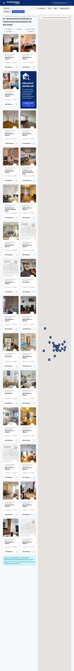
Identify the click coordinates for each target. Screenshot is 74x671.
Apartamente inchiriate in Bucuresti (28, 16)
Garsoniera (25, 282)
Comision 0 (9, 29)
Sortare (31, 31)
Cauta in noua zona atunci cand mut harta (54, 17)
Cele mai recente (30, 29)
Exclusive (19, 29)
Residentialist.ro (13, 3)
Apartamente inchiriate (11, 16)
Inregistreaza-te (28, 104)
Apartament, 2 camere (9, 58)
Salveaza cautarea (18, 11)
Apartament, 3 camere (27, 208)
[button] (64, 350)
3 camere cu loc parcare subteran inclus (28, 172)
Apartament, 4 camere (27, 58)
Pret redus (9, 31)
